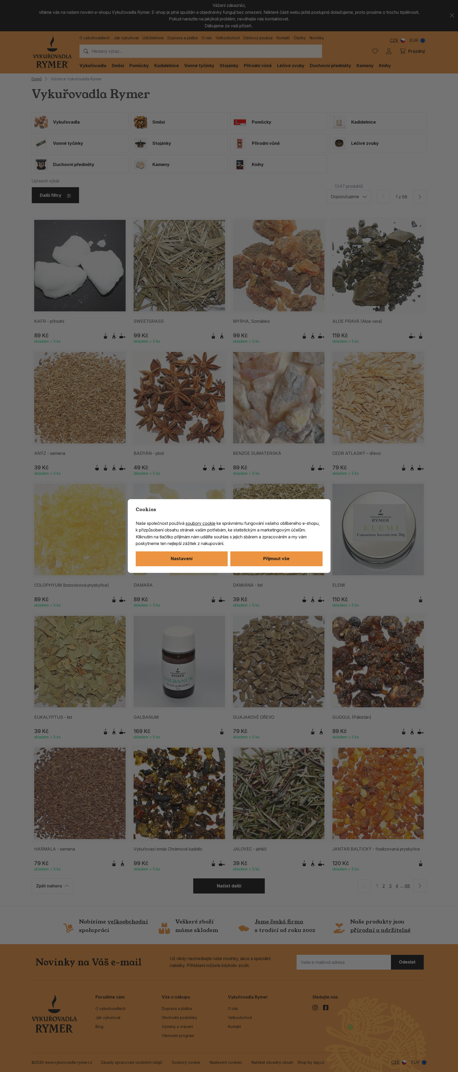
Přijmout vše (276, 558)
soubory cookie (200, 523)
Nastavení (181, 558)
